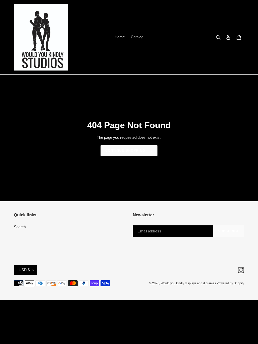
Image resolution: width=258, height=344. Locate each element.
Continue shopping (125, 150)
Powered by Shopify (230, 283)
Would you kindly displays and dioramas (189, 283)
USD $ (24, 270)
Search (20, 227)
